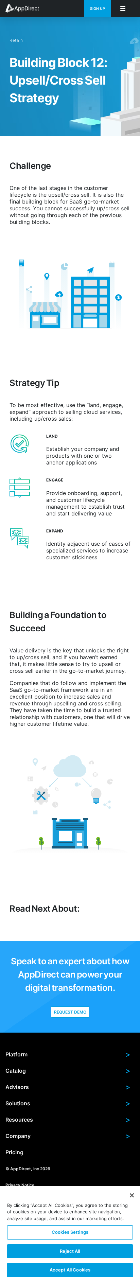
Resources (67, 1119)
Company (67, 1135)
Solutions (67, 1103)
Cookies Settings (70, 1232)
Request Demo (70, 1012)
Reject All (70, 1251)
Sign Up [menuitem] (97, 8)
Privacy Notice (19, 1184)
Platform (67, 1054)
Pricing (14, 1152)
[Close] (131, 1195)
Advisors (67, 1087)
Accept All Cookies (70, 1269)
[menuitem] (25, 8)
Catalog (67, 1070)
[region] (70, 1234)
